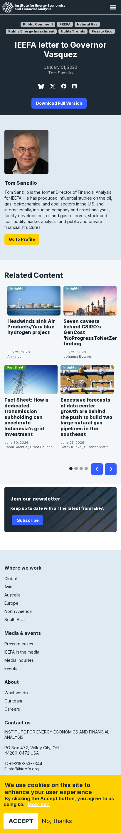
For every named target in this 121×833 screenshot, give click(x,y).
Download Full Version (59, 103)
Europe (11, 603)
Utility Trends (73, 31)
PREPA (64, 24)
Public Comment (38, 24)
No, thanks (57, 821)
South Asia (14, 619)
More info (39, 804)
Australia (12, 594)
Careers (12, 709)
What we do (16, 692)
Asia (8, 586)
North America (18, 611)
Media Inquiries (19, 660)
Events (10, 668)
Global (10, 578)
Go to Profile (22, 239)
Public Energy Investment (31, 31)
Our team (13, 700)
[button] (113, 7)
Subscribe (27, 520)
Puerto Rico (102, 31)
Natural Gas (87, 24)
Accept (21, 821)
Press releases (18, 643)
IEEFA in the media (21, 651)
